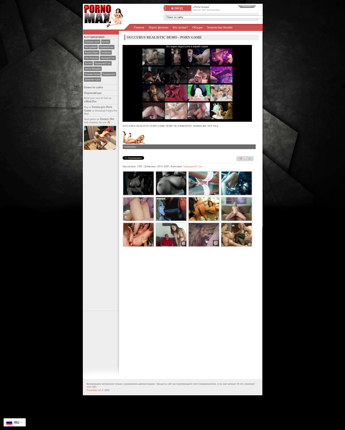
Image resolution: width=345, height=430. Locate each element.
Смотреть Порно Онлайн (104, 24)
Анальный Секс (108, 58)
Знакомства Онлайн (220, 27)
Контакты (247, 6)
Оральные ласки (92, 41)
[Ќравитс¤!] (249, 159)
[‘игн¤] (241, 159)
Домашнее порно (92, 79)
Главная (139, 27)
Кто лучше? (180, 27)
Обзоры (197, 27)
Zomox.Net (107, 119)
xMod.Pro (90, 101)
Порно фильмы (158, 27)
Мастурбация (91, 47)
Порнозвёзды (93, 93)
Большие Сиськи (92, 74)
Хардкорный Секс (103, 63)
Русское (88, 63)
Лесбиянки (106, 52)
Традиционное (108, 74)
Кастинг (105, 41)
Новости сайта (93, 87)
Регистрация (201, 6)
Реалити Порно (91, 52)
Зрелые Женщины (93, 68)
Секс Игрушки (91, 58)
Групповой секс (107, 47)
